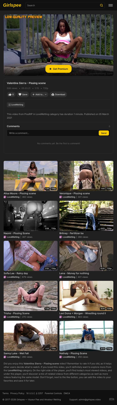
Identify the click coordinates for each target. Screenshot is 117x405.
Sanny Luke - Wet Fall (16, 353)
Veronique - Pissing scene (74, 193)
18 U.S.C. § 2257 (34, 393)
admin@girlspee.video (90, 399)
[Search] (101, 5)
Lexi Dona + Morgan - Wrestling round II (82, 313)
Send (103, 133)
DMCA (67, 393)
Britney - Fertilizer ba (71, 233)
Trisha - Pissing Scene (16, 313)
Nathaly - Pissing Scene (73, 353)
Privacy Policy (17, 393)
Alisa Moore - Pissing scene (20, 193)
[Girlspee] (13, 5)
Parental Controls (53, 393)
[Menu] (110, 5)
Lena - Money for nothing (74, 273)
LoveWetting (17, 104)
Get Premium (60, 68)
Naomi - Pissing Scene (17, 233)
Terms (5, 393)
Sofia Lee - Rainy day (16, 273)
